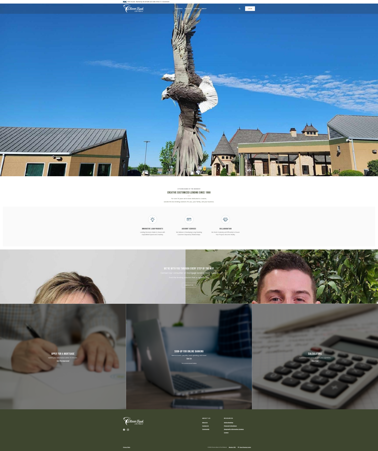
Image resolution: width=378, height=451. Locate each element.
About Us (205, 422)
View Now (315, 361)
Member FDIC (232, 447)
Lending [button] (197, 8)
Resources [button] (228, 418)
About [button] (204, 8)
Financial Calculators (230, 426)
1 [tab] (250, 170)
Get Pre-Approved (63, 361)
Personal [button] (179, 8)
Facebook (124, 430)
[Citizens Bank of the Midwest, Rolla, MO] (133, 9)
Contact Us (189, 285)
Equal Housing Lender (245, 447)
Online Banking (228, 422)
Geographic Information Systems (234, 429)
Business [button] (188, 8)
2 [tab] (252, 170)
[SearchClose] (239, 8)
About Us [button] (206, 418)
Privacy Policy (126, 447)
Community (205, 429)
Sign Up (189, 358)
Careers (226, 432)
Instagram (128, 430)
